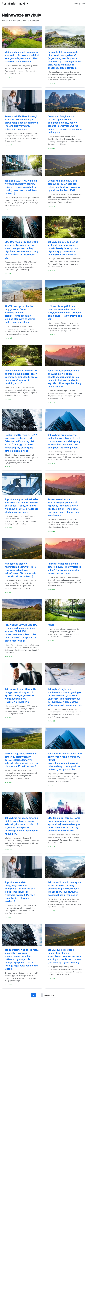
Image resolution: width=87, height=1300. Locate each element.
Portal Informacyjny (15, 3)
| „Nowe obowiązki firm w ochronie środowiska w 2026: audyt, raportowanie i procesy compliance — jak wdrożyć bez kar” (65, 312)
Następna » (49, 995)
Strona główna (79, 3)
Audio (51, 625)
